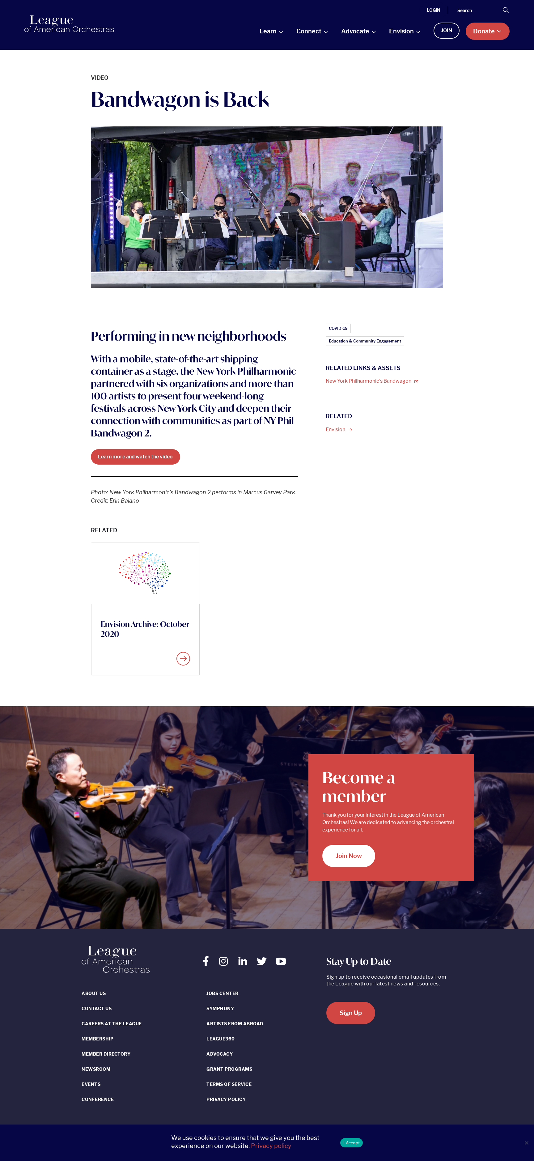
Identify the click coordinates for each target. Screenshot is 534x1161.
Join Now (349, 856)
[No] (526, 1143)
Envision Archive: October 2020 (145, 629)
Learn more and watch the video (135, 457)
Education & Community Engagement (365, 340)
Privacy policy (271, 1146)
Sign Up (351, 1013)
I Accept (351, 1142)
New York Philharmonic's (369, 381)
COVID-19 (338, 328)
